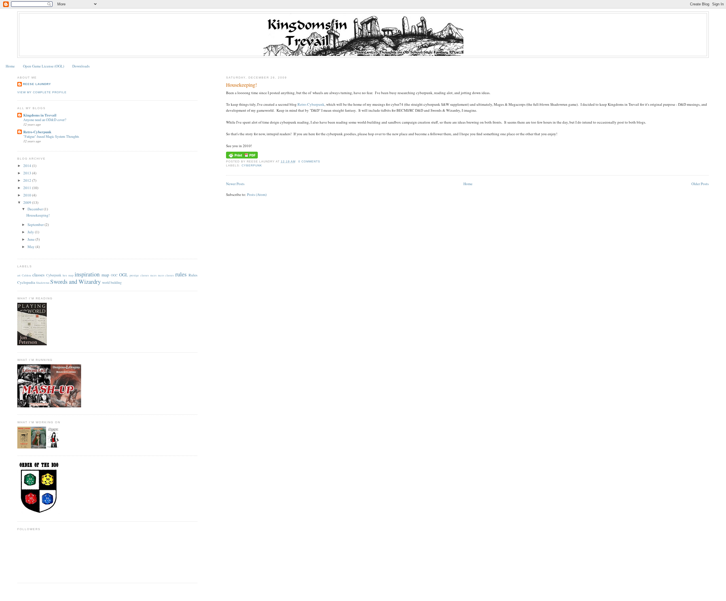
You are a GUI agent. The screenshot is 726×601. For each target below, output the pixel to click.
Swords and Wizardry (75, 281)
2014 (27, 165)
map (105, 275)
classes (38, 275)
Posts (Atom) (257, 194)
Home (10, 66)
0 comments (309, 161)
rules (181, 274)
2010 (27, 195)
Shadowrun (42, 283)
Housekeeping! (241, 84)
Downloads (81, 66)
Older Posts (700, 183)
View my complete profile (42, 92)
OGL (123, 275)
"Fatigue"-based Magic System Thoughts (51, 136)
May (31, 246)
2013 (27, 172)
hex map (68, 275)
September (36, 224)
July (31, 231)
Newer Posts (235, 183)
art (18, 275)
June (31, 239)
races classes (166, 275)
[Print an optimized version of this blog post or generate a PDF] (242, 157)
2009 (27, 202)
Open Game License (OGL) (43, 66)
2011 (27, 187)
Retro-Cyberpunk (310, 104)
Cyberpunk (252, 165)
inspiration (87, 274)
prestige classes (139, 275)
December (36, 208)
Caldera (26, 275)
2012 (27, 180)
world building (112, 282)
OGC (114, 275)
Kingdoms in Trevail (39, 115)
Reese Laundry (37, 84)
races (153, 275)
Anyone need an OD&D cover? (44, 119)
